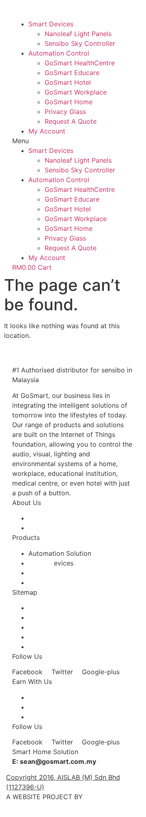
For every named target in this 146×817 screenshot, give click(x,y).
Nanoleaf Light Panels (78, 34)
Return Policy (48, 637)
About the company (58, 518)
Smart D (41, 563)
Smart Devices (50, 24)
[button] (73, 141)
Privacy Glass (65, 112)
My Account (46, 131)
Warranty (42, 627)
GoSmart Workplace (76, 92)
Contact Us (45, 528)
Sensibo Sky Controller (80, 43)
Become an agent (55, 697)
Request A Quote (71, 121)
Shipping (41, 617)
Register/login (49, 707)
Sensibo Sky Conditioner (66, 573)
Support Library (52, 647)
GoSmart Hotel (68, 82)
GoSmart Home (68, 102)
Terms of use (48, 608)
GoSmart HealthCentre (80, 63)
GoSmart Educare (72, 73)
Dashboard (45, 717)
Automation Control (58, 53)
